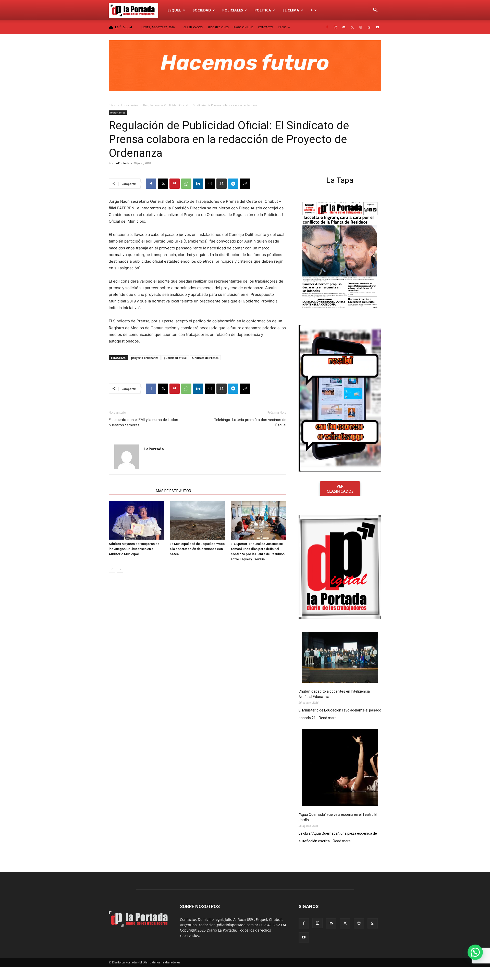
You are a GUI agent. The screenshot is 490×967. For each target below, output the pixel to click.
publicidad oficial (175, 358)
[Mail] (344, 27)
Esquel (174, 10)
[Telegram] (233, 184)
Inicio (112, 105)
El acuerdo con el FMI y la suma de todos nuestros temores (143, 422)
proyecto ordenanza (144, 358)
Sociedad (202, 10)
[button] (375, 10)
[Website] (360, 27)
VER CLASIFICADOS (340, 489)
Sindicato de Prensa (205, 358)
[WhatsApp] (369, 27)
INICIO (282, 27)
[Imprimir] (221, 184)
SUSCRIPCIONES (218, 27)
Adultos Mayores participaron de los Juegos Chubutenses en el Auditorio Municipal (134, 549)
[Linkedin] (198, 184)
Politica (262, 10)
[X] (352, 27)
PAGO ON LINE (243, 27)
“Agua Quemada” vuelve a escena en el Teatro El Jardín (338, 817)
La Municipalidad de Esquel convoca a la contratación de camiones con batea (197, 549)
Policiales (232, 10)
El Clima (291, 10)
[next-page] (120, 569)
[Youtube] (377, 27)
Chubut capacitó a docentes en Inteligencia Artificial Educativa (334, 694)
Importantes (129, 105)
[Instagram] (335, 27)
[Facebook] (327, 27)
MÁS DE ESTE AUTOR (173, 491)
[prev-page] (112, 569)
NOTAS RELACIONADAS (131, 491)
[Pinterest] (174, 184)
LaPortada (122, 163)
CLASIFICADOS (193, 27)
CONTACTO (265, 27)
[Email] (210, 184)
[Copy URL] (245, 184)
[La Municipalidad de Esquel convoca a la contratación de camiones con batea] (197, 520)
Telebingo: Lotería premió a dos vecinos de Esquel (250, 422)
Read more (328, 718)
